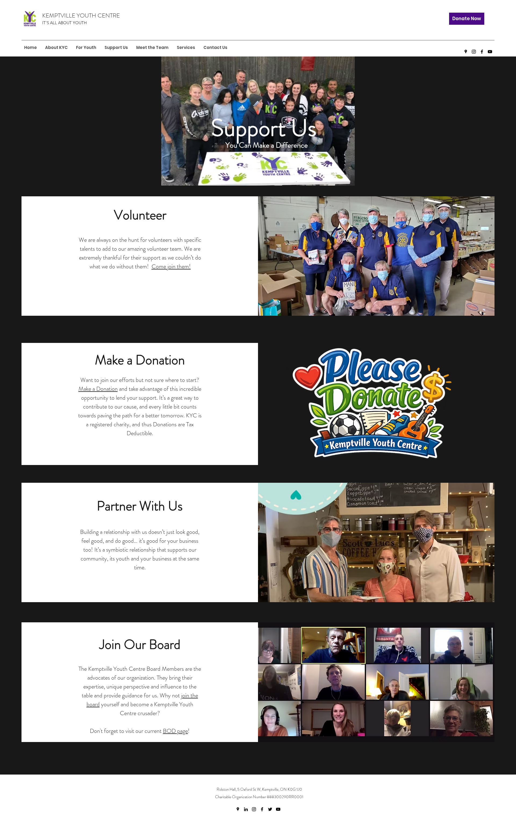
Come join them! (171, 266)
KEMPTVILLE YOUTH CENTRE (81, 15)
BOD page (175, 731)
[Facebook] (482, 51)
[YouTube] (490, 51)
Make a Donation (98, 389)
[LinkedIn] (246, 809)
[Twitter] (270, 809)
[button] (86, 48)
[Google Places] (465, 51)
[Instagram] (473, 51)
